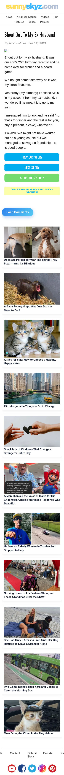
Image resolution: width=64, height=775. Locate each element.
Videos (45, 16)
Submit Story (32, 755)
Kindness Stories (26, 16)
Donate (47, 753)
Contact (15, 753)
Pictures (19, 21)
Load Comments (17, 212)
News (9, 16)
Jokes (32, 21)
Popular (44, 21)
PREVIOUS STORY (32, 157)
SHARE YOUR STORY (32, 178)
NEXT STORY (32, 167)
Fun (56, 16)
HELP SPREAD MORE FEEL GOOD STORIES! (32, 191)
